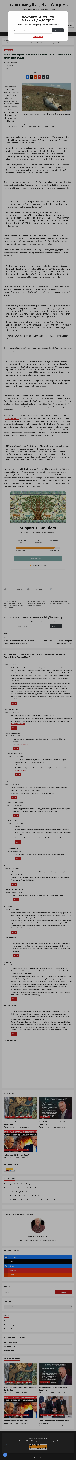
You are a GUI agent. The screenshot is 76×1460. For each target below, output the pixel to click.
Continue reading (38, 36)
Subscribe (58, 31)
